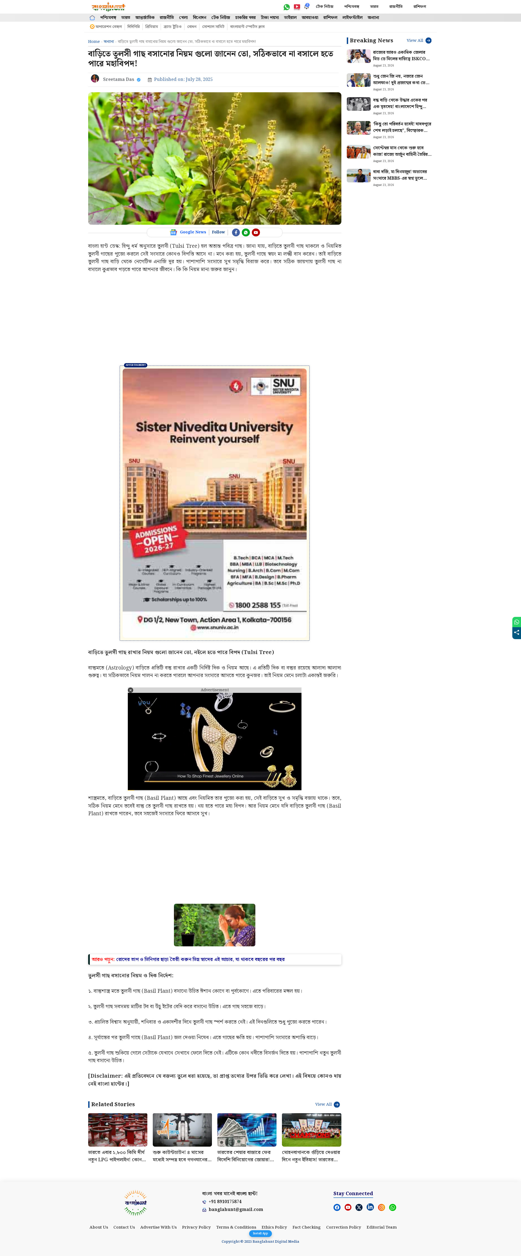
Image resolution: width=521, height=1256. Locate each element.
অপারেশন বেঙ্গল (109, 27)
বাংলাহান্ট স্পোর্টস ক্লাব (247, 27)
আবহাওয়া (310, 17)
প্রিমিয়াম (151, 27)
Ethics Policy (274, 1143)
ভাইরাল (290, 17)
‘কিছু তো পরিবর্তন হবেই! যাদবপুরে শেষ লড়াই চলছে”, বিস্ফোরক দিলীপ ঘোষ (402, 131)
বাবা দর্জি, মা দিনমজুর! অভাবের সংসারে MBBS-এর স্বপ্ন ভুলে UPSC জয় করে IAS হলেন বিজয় (402, 178)
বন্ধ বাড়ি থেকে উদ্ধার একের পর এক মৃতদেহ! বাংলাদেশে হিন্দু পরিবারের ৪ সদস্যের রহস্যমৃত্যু (400, 107)
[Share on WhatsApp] (516, 622)
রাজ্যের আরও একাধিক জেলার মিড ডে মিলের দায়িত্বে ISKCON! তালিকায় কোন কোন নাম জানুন (402, 59)
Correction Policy (343, 1143)
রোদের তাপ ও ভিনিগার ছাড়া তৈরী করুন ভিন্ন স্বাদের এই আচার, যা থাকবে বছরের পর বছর (200, 876)
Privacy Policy (196, 1143)
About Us (99, 1143)
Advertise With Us (158, 1143)
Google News (193, 232)
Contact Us (124, 1143)
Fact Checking (307, 1143)
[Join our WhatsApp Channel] (246, 233)
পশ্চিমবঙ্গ (351, 7)
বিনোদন (199, 17)
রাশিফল (420, 7)
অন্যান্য (373, 17)
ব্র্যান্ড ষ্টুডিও (173, 27)
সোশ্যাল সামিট (213, 27)
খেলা (183, 17)
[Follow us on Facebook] (236, 233)
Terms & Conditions (236, 1143)
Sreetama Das (118, 79)
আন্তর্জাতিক (145, 17)
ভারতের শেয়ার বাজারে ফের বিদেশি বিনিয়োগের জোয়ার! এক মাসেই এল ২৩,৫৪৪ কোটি (246, 1076)
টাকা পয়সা (270, 17)
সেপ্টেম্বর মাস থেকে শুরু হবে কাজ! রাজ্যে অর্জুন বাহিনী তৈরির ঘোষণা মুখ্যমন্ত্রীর (400, 154)
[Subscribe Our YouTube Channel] (256, 233)
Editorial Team (382, 1143)
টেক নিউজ (324, 7)
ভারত (374, 7)
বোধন (191, 27)
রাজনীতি (396, 7)
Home (94, 42)
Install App (260, 1233)
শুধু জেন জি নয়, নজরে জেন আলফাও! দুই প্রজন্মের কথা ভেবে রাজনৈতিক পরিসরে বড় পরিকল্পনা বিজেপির (402, 86)
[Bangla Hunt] (109, 7)
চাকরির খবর (245, 17)
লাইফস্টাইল (352, 17)
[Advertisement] (214, 319)
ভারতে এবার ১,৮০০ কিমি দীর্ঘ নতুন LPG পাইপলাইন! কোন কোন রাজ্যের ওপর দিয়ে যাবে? (117, 1076)
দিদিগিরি (134, 27)
